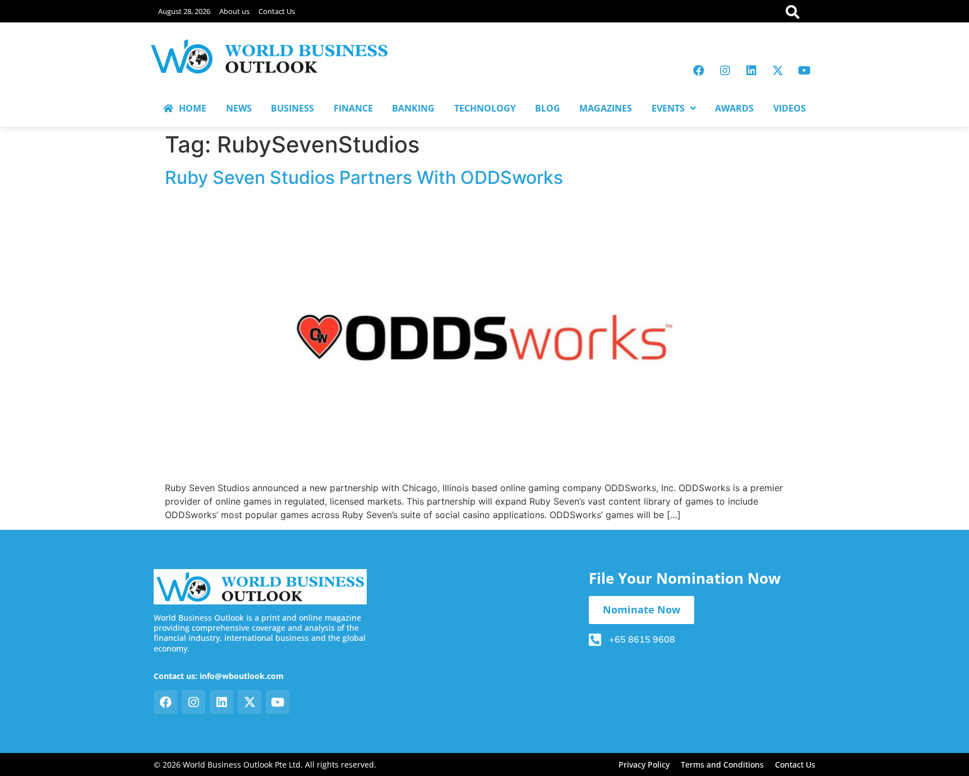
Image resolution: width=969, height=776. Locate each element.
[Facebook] (698, 70)
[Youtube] (804, 70)
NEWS (239, 108)
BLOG (547, 108)
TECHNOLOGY (485, 108)
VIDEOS (789, 108)
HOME (192, 108)
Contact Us (277, 11)
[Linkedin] (751, 70)
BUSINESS (292, 108)
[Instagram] (725, 70)
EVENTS (668, 108)
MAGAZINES (605, 108)
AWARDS (734, 108)
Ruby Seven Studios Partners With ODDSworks (364, 177)
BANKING (413, 108)
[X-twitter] (778, 70)
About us (234, 11)
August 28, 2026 (184, 11)
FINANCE (353, 108)
